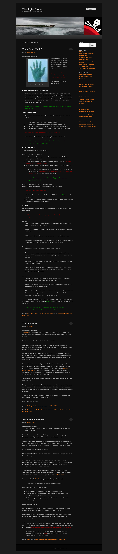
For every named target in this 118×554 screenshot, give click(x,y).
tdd (66, 313)
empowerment (61, 313)
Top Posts (31, 37)
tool (71, 313)
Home (24, 37)
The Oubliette (29, 323)
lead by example (59, 475)
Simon (80, 74)
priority (65, 410)
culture (36, 539)
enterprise (54, 539)
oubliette (26, 332)
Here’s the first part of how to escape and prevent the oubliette (40, 406)
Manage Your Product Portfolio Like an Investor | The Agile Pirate (86, 87)
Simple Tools (45, 313)
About (55, 37)
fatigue (57, 410)
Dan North (38, 479)
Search (81, 42)
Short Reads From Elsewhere (43, 37)
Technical (50, 313)
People (28, 313)
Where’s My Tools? (32, 49)
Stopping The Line (91, 126)
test (68, 313)
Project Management (36, 313)
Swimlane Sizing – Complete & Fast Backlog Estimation (86, 76)
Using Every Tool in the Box (86, 64)
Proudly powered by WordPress (59, 548)
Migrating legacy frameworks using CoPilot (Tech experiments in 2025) (87, 53)
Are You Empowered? (33, 419)
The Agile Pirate (32, 9)
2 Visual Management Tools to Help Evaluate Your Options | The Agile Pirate (87, 124)
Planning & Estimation (32, 410)
